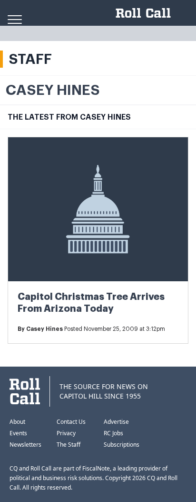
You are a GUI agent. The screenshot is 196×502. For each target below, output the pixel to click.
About (17, 422)
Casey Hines (44, 329)
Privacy (66, 433)
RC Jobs (113, 433)
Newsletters (25, 445)
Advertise (116, 422)
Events (18, 433)
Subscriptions (121, 445)
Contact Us (71, 422)
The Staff (68, 445)
